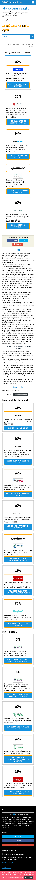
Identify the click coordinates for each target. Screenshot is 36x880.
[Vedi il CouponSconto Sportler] (18, 69)
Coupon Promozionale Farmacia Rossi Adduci (18, 661)
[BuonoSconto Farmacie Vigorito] (18, 714)
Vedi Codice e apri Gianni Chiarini (18, 527)
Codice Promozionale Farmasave (18, 191)
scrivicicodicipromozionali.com (18, 814)
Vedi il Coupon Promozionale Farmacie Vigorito (18, 759)
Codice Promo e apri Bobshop (18, 157)
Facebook (13, 240)
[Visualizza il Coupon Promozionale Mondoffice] (18, 578)
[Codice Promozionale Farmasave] (18, 176)
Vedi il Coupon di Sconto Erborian (18, 122)
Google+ (18, 244)
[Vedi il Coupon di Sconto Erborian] (18, 104)
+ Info (27, 14)
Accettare (28, 877)
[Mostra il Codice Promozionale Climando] (18, 546)
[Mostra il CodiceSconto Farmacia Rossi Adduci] (18, 680)
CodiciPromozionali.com (12, 2)
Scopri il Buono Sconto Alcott (18, 462)
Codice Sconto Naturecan (18, 226)
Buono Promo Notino (18, 428)
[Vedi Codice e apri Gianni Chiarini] (18, 513)
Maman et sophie (20, 395)
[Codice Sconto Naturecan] (18, 210)
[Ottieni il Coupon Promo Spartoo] (18, 481)
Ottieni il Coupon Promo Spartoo (18, 494)
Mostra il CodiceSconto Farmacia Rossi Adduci (18, 695)
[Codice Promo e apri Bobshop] (18, 141)
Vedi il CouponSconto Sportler (18, 85)
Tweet (24, 240)
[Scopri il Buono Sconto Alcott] (18, 446)
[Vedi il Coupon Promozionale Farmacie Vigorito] (18, 747)
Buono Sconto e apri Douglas (18, 624)
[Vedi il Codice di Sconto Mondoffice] (18, 779)
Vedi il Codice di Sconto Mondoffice (18, 793)
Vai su (6, 867)
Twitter (18, 836)
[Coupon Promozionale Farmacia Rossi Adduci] (18, 647)
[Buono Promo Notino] (18, 415)
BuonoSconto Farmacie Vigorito (18, 728)
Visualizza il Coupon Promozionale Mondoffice (18, 592)
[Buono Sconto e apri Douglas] (18, 611)
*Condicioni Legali (7, 863)
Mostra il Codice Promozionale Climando (17, 559)
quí (18, 874)
